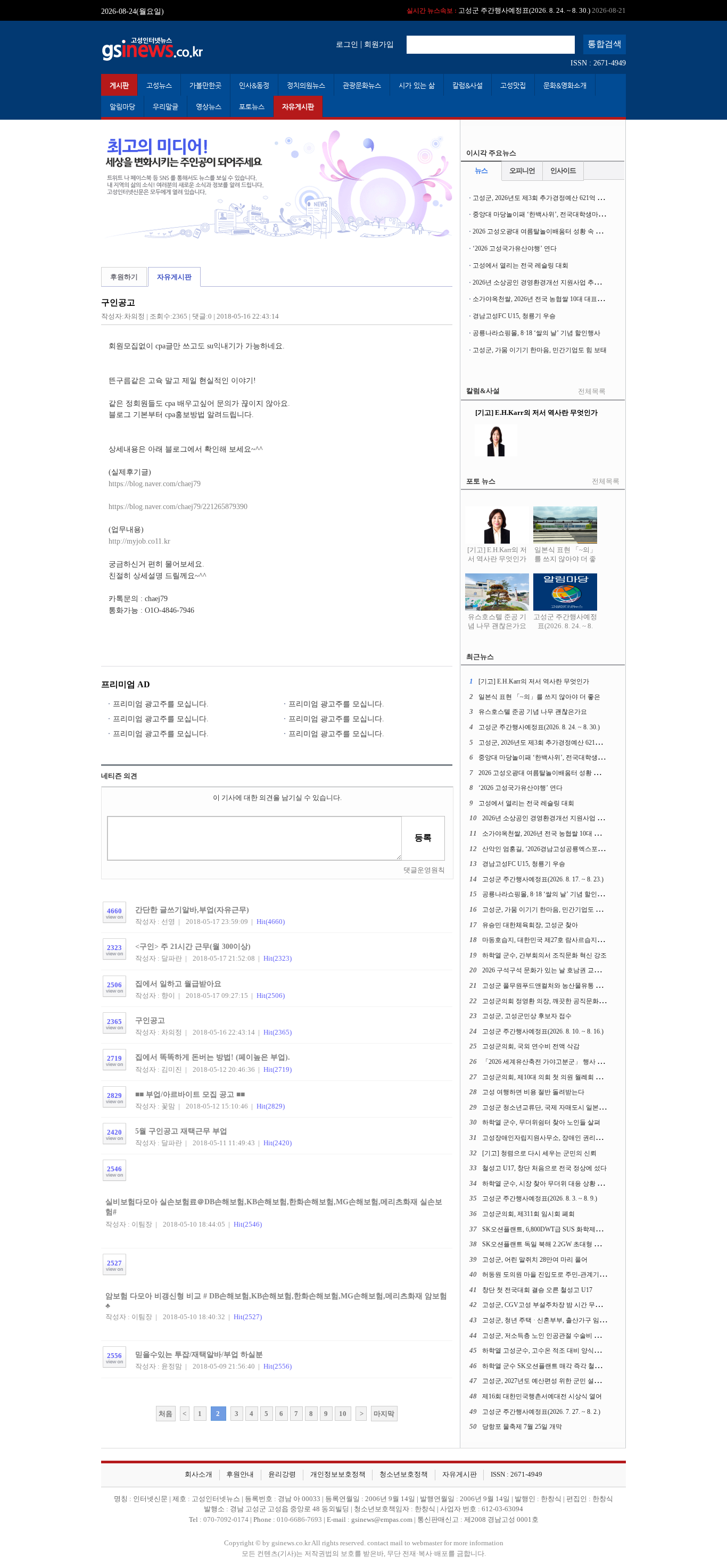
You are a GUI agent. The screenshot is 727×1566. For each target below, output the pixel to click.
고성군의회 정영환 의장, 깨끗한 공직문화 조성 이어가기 (561, 1001)
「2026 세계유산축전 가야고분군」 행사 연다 (546, 1061)
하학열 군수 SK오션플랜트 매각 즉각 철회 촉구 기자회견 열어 (569, 1366)
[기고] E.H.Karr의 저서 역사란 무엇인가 (497, 554)
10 (342, 1414)
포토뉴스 (252, 107)
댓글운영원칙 (424, 870)
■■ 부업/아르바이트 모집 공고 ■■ (190, 1094)
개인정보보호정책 (338, 1474)
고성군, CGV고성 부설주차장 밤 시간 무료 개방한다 (555, 1305)
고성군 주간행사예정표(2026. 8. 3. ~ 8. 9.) (539, 1198)
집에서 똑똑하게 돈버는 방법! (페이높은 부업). (212, 1057)
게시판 (119, 85)
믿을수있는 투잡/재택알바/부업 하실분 (199, 1354)
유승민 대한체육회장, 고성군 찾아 (530, 925)
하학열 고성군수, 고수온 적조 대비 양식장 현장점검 (554, 1350)
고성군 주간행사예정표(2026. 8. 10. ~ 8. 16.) (543, 1031)
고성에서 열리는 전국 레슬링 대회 (520, 265)
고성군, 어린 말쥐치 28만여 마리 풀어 (535, 1259)
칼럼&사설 (467, 85)
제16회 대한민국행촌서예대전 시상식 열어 (542, 1396)
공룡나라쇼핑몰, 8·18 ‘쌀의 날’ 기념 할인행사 (536, 333)
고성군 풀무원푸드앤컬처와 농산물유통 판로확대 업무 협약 (566, 985)
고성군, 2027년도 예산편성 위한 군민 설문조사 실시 (554, 1381)
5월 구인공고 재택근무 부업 (181, 1131)
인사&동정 (254, 85)
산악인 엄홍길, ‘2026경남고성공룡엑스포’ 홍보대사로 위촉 (565, 849)
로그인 (347, 44)
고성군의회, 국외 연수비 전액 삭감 (531, 1046)
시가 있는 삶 (417, 85)
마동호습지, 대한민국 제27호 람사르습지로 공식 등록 (557, 940)
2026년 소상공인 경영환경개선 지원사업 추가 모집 (544, 282)
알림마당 (122, 107)
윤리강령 (282, 1474)
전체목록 (592, 391)
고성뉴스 (159, 85)
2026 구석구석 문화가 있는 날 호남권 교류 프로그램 (554, 970)
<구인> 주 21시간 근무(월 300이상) (193, 946)
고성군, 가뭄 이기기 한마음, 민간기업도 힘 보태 (540, 350)
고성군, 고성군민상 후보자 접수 (527, 1016)
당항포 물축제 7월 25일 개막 (522, 1426)
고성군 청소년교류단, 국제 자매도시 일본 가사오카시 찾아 (564, 1107)
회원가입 (379, 44)
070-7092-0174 (226, 1519)
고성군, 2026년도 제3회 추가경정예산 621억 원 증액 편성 (495, 10)
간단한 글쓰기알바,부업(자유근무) (192, 909)
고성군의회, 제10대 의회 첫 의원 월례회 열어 (545, 1077)
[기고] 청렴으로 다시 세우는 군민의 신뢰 (539, 1153)
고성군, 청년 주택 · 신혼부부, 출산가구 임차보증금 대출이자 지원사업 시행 (587, 1320)
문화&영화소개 (564, 85)
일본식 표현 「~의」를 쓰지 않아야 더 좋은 (565, 559)
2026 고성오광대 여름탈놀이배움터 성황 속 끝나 (540, 231)
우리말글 (165, 107)
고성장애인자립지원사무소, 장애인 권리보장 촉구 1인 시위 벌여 (572, 1138)
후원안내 (240, 1474)
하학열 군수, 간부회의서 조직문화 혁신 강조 (544, 955)
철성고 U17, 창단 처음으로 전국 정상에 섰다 (544, 1168)
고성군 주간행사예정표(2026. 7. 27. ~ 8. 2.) (541, 1411)
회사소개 (198, 1474)
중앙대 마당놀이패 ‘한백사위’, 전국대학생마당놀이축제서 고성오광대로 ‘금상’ (584, 214)
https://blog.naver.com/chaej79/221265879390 (178, 506)
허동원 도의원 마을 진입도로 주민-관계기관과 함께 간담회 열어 (572, 1274)
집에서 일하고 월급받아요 (178, 983)
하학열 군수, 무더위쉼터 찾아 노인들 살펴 (541, 1122)
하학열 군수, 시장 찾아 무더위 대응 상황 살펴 (546, 1183)
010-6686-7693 (299, 1519)
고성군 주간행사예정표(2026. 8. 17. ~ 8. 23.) (543, 879)
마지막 (384, 1414)
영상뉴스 (208, 107)
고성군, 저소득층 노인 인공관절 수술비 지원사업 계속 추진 (565, 1335)
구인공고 (150, 1020)
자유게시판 (298, 107)
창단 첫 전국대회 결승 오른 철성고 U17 (537, 1290)
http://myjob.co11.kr (139, 541)
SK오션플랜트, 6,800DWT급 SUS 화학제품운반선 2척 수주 (564, 1229)
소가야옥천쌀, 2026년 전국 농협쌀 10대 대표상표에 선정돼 (555, 299)
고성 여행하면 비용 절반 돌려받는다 (533, 1092)
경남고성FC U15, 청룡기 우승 (514, 316)
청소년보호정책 (403, 1474)
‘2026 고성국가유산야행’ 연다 (515, 248)
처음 (165, 1414)
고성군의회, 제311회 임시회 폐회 (528, 1214)
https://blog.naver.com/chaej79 (155, 483)
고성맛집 (513, 85)
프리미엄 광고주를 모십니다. (160, 703)
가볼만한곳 (205, 85)
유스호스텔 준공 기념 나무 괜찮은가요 (497, 621)
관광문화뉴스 (362, 85)
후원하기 (124, 277)
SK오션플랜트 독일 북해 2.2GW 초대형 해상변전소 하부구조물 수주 (578, 1244)
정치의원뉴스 (306, 85)
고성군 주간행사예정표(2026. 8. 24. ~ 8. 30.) (565, 625)
